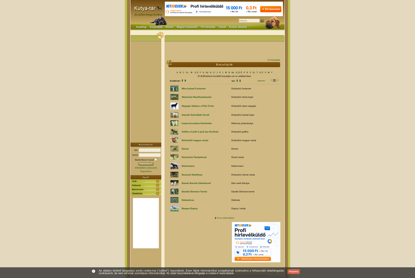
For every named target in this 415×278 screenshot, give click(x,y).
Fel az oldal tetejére (225, 218)
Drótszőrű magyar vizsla (195, 140)
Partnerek (136, 185)
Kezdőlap (141, 27)
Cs (187, 72)
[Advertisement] (146, 91)
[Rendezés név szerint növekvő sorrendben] (237, 81)
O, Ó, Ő (239, 72)
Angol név (261, 81)
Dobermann (188, 166)
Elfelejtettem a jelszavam (146, 168)
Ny (232, 72)
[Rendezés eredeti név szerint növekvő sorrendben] (182, 80)
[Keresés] (262, 21)
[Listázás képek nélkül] (271, 80)
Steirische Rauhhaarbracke (197, 97)
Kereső (170, 27)
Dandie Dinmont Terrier (194, 191)
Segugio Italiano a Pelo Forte (198, 106)
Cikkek (222, 27)
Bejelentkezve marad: (145, 160)
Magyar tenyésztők (187, 27)
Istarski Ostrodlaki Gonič (195, 115)
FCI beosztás (208, 27)
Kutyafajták (156, 27)
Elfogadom (293, 271)
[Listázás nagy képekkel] (277, 80)
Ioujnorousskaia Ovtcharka (197, 123)
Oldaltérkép (137, 193)
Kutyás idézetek (238, 27)
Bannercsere (137, 189)
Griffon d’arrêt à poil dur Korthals (200, 131)
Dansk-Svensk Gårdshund (196, 183)
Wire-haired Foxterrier (194, 88)
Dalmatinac (188, 200)
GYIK (134, 181)
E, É (196, 72)
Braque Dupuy (190, 208)
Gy (207, 72)
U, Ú (261, 72)
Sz (254, 72)
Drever (185, 148)
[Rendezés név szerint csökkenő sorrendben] (240, 81)
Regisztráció (145, 171)
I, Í (214, 72)
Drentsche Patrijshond (194, 157)
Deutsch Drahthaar (192, 174)
